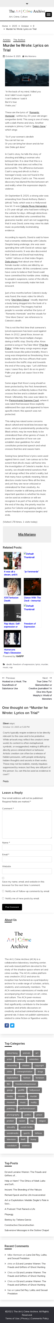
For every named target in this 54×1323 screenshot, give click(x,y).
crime (9, 1071)
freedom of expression (24, 664)
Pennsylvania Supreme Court (24, 400)
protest (10, 1121)
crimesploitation (24, 1071)
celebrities (34, 1059)
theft (23, 1139)
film (8, 1084)
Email (5, 854)
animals (26, 1053)
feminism (40, 1078)
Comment (8, 808)
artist (9, 1059)
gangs (10, 1090)
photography (13, 1115)
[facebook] (7, 1025)
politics (28, 1115)
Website (6, 866)
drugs (40, 1071)
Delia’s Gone (39, 126)
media (10, 1096)
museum (11, 1102)
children (26, 1065)
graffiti (21, 1090)
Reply (6, 781)
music (5, 667)
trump (33, 1139)
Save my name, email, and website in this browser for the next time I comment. (23, 883)
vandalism (12, 1145)
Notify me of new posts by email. (22, 898)
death (9, 664)
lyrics (38, 664)
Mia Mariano (30, 56)
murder (44, 664)
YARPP (20, 656)
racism (22, 1121)
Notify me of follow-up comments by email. (27, 891)
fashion (26, 1078)
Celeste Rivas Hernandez (33, 206)
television (11, 1139)
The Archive (19, 39)
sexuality (11, 1127)
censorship (12, 1065)
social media (26, 1127)
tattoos (38, 1133)
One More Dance (20, 299)
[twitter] (12, 1025)
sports (26, 1133)
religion (42, 1121)
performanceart (27, 1108)
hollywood (35, 1090)
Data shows (11, 261)
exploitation (12, 1078)
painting (11, 1108)
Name (6, 842)
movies (21, 1096)
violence (26, 1145)
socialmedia (12, 1133)
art (36, 1053)
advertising (12, 1053)
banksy (20, 1059)
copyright (39, 1065)
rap (11, 667)
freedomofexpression (25, 1084)
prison (39, 1115)
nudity (34, 1102)
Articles (7, 39)
